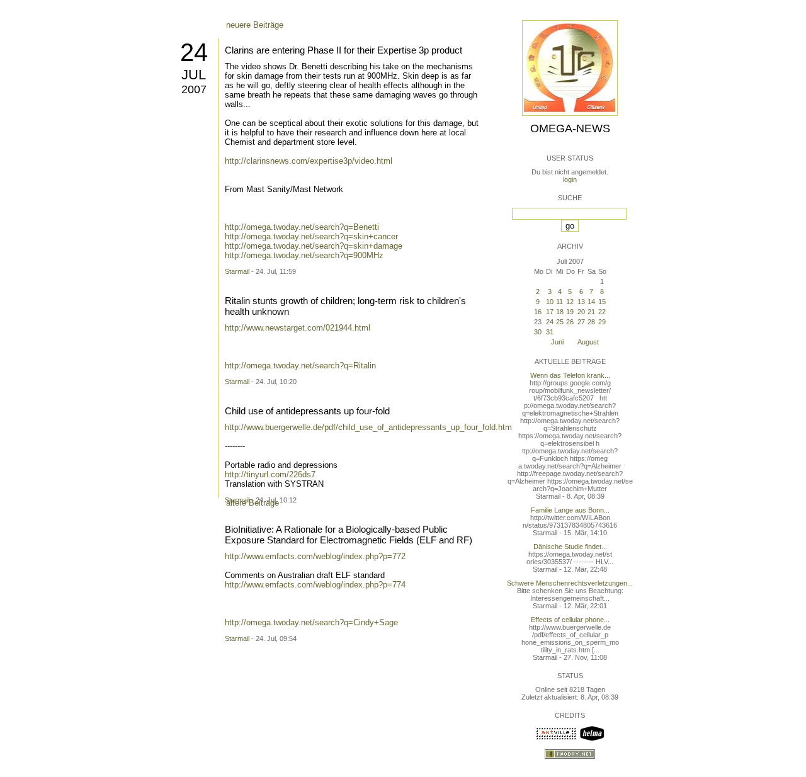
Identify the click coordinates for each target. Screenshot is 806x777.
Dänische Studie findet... (570, 546)
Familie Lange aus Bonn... (570, 510)
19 (570, 311)
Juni (557, 342)
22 (602, 311)
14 (591, 301)
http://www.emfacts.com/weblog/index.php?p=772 (315, 556)
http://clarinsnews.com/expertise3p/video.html (308, 161)
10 (549, 301)
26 (570, 322)
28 (591, 322)
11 (559, 301)
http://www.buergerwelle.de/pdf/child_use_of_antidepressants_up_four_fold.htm (368, 427)
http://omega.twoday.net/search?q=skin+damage (313, 246)
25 (560, 322)
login (570, 179)
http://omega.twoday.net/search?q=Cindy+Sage (311, 622)
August (588, 342)
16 (538, 311)
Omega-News (570, 128)
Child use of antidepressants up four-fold (307, 411)
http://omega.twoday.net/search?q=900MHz (304, 255)
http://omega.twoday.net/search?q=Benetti (302, 227)
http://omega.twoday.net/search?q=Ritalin (300, 365)
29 (602, 322)
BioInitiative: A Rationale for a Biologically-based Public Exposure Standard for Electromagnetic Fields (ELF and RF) (348, 534)
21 (591, 311)
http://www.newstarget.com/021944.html (297, 327)
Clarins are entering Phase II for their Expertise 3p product (343, 50)
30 (538, 332)
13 (581, 301)
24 (194, 52)
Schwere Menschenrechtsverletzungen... (570, 583)
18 (560, 311)
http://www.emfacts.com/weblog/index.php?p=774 (315, 584)
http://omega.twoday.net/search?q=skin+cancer (311, 236)
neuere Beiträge (254, 25)
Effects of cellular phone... (570, 619)
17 (549, 311)
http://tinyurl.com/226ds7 (270, 474)
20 (581, 311)
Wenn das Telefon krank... (570, 375)
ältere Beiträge (252, 503)
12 (570, 301)
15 (602, 301)
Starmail (237, 271)
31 (549, 332)
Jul (193, 74)
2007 (194, 89)
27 (581, 322)
